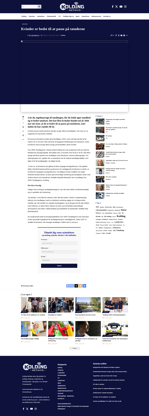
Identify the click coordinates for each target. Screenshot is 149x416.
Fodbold (108, 195)
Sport (77, 16)
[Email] (121, 35)
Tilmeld (59, 265)
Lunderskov (41, 16)
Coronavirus (110, 210)
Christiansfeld (51, 16)
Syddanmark (116, 228)
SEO (97, 227)
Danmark (117, 210)
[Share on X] (119, 35)
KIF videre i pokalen (111, 177)
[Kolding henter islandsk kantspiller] (100, 195)
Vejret (103, 233)
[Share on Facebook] (116, 35)
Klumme (114, 216)
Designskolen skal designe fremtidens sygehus (106, 367)
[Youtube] (121, 6)
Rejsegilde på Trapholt (54, 315)
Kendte (98, 216)
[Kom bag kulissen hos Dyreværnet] (88, 304)
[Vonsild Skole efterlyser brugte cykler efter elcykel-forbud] (100, 154)
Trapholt (110, 230)
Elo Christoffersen (34, 35)
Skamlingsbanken (108, 227)
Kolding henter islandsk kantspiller (115, 193)
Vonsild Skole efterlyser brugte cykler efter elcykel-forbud (110, 372)
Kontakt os (107, 16)
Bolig (114, 207)
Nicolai (97, 225)
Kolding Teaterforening (101, 222)
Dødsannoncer (96, 16)
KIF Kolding (107, 216)
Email (43, 256)
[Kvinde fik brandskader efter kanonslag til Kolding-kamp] (115, 328)
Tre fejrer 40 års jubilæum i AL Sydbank (33, 315)
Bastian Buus (108, 207)
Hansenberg (108, 213)
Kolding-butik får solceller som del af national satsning (108, 380)
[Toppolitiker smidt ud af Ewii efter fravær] (100, 163)
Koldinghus (98, 219)
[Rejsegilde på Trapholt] (61, 304)
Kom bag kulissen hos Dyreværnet (85, 315)
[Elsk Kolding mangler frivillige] (33, 328)
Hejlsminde (115, 213)
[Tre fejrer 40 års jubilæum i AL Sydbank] (33, 304)
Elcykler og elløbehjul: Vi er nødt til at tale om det (107, 401)
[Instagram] (125, 6)
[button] (124, 35)
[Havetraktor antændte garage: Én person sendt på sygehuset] (100, 130)
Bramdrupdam (119, 207)
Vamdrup (32, 16)
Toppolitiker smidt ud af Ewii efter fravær (117, 160)
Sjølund (101, 227)
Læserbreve (85, 16)
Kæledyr (109, 222)
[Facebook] (112, 6)
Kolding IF (105, 219)
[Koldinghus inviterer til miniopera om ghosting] (88, 328)
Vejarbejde (98, 233)
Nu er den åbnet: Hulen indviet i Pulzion (116, 144)
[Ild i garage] (100, 138)
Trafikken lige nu (68, 16)
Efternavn (44, 248)
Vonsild (107, 156)
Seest (124, 225)
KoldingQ (120, 219)
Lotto (112, 222)
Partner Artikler (104, 225)
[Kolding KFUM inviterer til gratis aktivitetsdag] (61, 328)
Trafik (105, 230)
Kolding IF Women (113, 219)
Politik (110, 225)
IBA (120, 213)
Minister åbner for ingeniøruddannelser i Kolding (107, 388)
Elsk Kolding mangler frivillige (30, 338)
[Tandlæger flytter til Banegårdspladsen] (115, 304)
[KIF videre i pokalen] (100, 179)
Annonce (102, 207)
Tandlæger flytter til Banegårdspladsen (114, 315)
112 (59, 16)
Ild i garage (109, 136)
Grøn (103, 213)
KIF (102, 216)
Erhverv (108, 173)
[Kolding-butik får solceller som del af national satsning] (100, 171)
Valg (114, 230)
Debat (123, 210)
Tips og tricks (99, 230)
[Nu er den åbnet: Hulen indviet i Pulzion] (100, 146)
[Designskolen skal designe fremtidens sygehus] (100, 122)
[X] (116, 6)
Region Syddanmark (117, 225)
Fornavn (44, 239)
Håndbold (108, 179)
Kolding (24, 16)
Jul (123, 213)
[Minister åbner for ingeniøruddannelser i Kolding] (100, 187)
